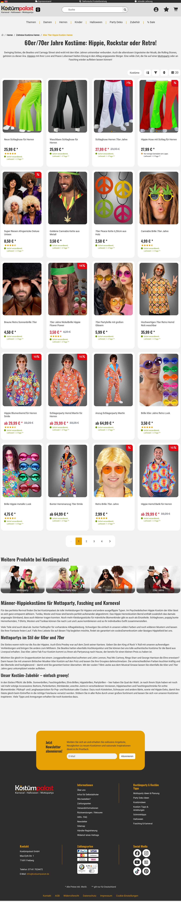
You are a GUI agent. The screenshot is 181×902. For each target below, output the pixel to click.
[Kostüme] (134, 73)
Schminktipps (139, 814)
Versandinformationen (87, 808)
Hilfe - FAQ (82, 817)
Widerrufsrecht (71, 895)
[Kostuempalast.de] (17, 9)
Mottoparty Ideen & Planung (146, 793)
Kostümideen (139, 802)
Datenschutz (89, 895)
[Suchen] (125, 9)
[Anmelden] (156, 9)
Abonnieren (127, 756)
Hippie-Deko (161, 689)
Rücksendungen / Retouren (90, 812)
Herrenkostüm (129, 614)
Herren (10, 35)
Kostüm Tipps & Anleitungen (140, 808)
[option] (22, 106)
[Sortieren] (164, 72)
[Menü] (96, 865)
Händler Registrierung (87, 830)
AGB (57, 895)
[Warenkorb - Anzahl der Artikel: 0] (176, 9)
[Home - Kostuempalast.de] (34, 789)
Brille (29, 682)
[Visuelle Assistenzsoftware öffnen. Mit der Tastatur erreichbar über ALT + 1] (36, 9)
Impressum (106, 895)
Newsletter (82, 821)
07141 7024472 (35, 869)
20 (176, 72)
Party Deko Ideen (141, 798)
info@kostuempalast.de (38, 874)
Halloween (138, 819)
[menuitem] (2, 1)
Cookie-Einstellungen (127, 895)
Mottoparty (164, 56)
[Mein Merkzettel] (166, 9)
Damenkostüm (129, 630)
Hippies (31, 56)
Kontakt (47, 895)
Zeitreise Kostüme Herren (28, 35)
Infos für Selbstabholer (88, 794)
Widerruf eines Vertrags (88, 835)
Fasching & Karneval (143, 823)
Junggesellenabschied (65, 657)
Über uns (81, 790)
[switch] (91, 871)
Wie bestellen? (84, 799)
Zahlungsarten (84, 803)
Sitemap (81, 826)
